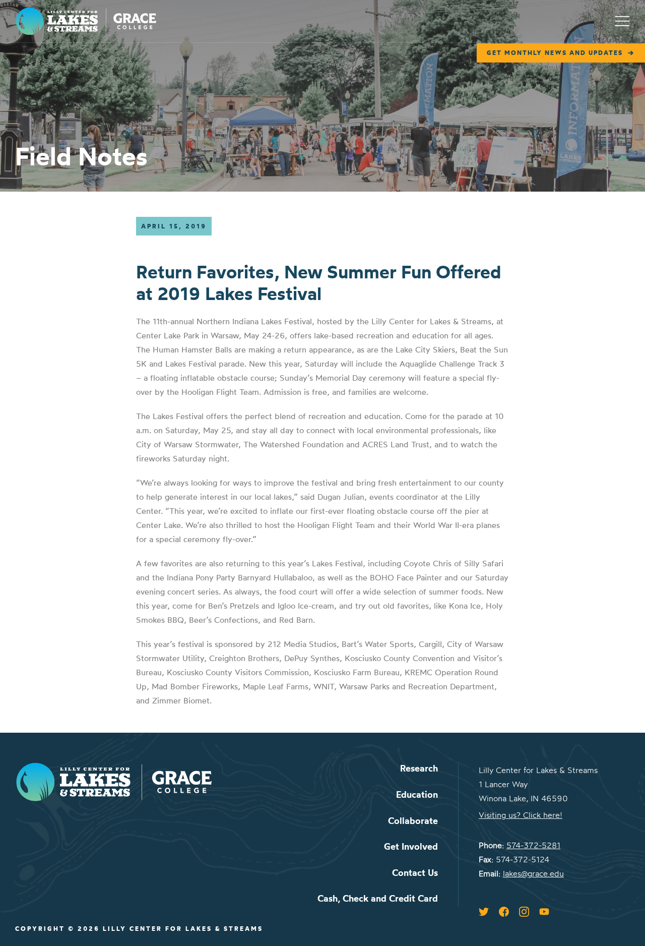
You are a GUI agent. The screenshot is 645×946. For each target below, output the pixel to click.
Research (419, 768)
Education (417, 794)
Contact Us (415, 872)
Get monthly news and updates (555, 52)
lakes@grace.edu (533, 873)
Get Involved (411, 846)
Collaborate (413, 820)
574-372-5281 (533, 845)
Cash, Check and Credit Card (377, 898)
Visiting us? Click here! (520, 815)
